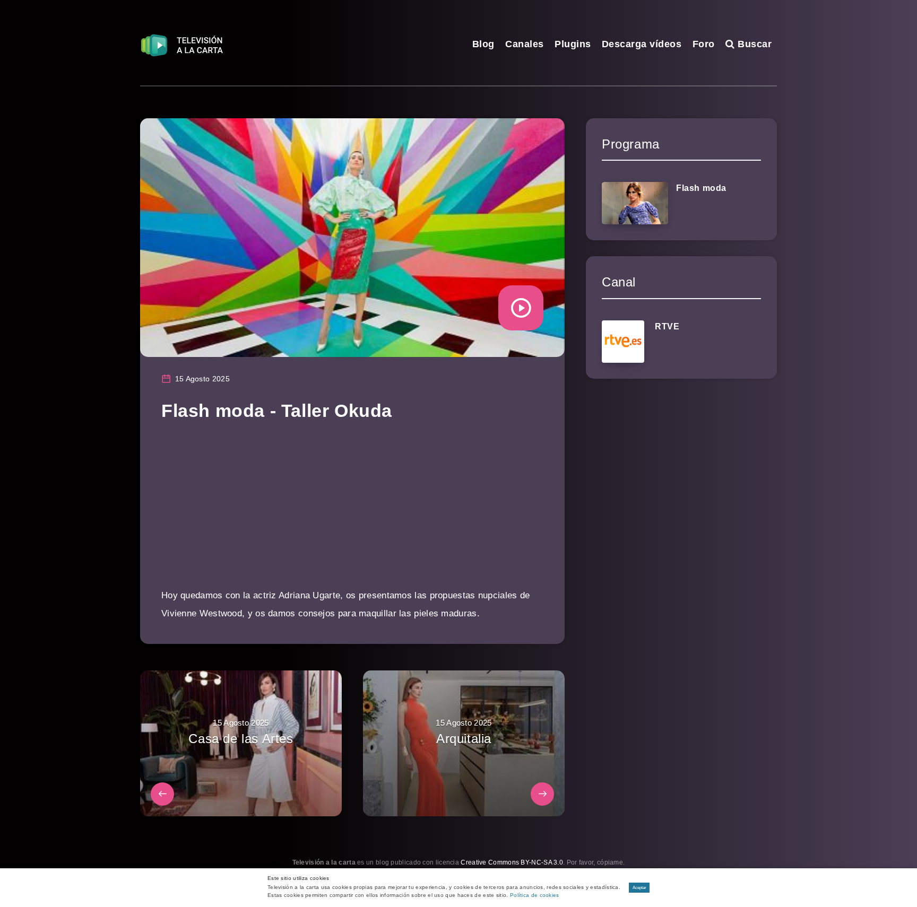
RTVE (667, 326)
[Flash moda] (635, 203)
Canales (524, 44)
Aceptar (639, 887)
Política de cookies (534, 895)
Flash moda (701, 188)
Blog (483, 44)
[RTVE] (623, 341)
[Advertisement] (352, 512)
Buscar (753, 44)
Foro (704, 44)
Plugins (573, 44)
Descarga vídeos (642, 44)
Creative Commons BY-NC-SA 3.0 (512, 862)
